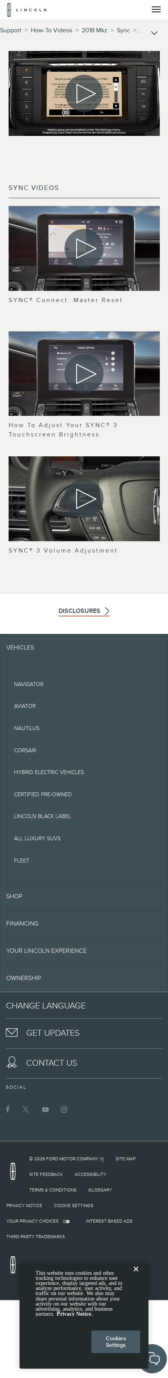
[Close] (136, 1275)
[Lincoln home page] (14, 1174)
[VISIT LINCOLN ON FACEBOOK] (8, 1109)
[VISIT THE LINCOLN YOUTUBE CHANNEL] (45, 1109)
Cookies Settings (116, 1341)
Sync (123, 30)
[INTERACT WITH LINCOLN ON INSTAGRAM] (64, 1109)
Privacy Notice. (75, 1314)
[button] (84, 896)
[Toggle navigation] (156, 9)
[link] (66, 1159)
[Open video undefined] (84, 248)
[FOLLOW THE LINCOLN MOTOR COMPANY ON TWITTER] (26, 1109)
